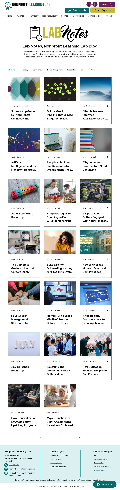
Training (83, 70)
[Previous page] (45, 437)
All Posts (11, 70)
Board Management (55, 70)
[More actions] (37, 106)
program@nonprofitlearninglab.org (22, 469)
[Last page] (80, 437)
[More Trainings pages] (25, 15)
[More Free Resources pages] (57, 15)
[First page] (40, 437)
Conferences (38, 70)
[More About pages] (112, 15)
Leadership (71, 70)
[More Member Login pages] (101, 15)
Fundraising (24, 70)
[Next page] (75, 437)
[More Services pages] (38, 15)
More (93, 70)
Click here (89, 56)
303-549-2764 (14, 465)
